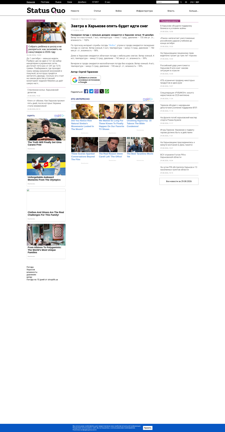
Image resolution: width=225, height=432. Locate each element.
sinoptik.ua (53, 279)
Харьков (31, 2)
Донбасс (82, 2)
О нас (107, 2)
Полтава (45, 2)
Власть (171, 11)
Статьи (97, 11)
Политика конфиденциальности (84, 430)
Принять (147, 428)
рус (197, 2)
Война (119, 11)
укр (192, 2)
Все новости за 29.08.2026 (179, 181)
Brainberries (84, 133)
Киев (69, 2)
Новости (75, 11)
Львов (58, 2)
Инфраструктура (144, 11)
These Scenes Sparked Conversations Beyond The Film (83, 157)
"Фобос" (112, 45)
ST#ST (95, 2)
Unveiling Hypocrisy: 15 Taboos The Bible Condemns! (139, 123)
